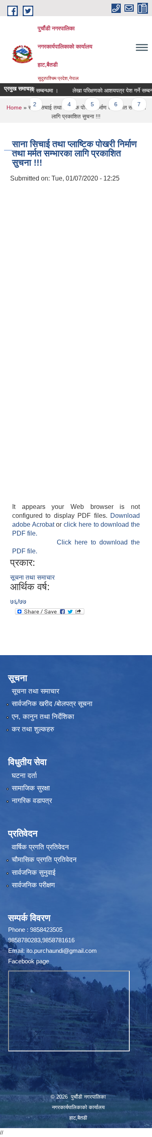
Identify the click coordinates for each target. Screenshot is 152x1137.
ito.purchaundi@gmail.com (61, 950)
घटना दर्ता (24, 776)
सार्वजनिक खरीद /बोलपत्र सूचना (52, 704)
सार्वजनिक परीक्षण (33, 885)
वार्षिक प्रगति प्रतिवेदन (40, 847)
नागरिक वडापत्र (32, 801)
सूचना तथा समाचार (32, 577)
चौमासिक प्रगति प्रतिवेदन (44, 860)
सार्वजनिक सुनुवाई (34, 872)
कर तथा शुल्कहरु (33, 729)
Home (14, 107)
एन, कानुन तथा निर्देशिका (43, 717)
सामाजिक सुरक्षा (31, 788)
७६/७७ (18, 601)
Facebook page (28, 961)
